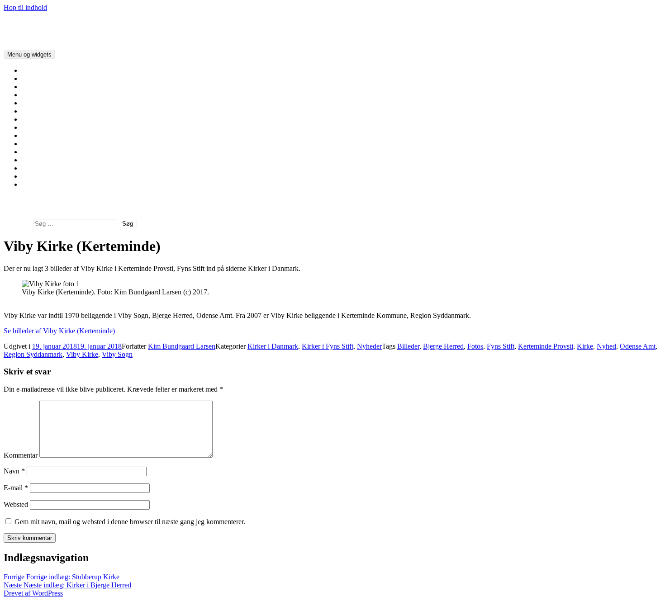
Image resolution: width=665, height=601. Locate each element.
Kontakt (33, 184)
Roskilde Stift (41, 143)
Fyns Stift (35, 135)
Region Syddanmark (33, 354)
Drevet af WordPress (33, 593)
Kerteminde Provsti (545, 346)
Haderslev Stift (43, 127)
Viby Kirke (82, 354)
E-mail (16, 488)
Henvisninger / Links (52, 176)
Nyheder (369, 346)
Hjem (30, 70)
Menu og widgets (29, 54)
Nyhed (606, 346)
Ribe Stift (35, 119)
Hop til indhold (25, 7)
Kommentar (21, 455)
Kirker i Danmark (29, 23)
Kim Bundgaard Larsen (181, 346)
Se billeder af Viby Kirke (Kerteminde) (59, 331)
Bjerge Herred (443, 346)
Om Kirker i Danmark (53, 78)
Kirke (585, 346)
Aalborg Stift (40, 95)
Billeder (408, 346)
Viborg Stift (38, 103)
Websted (16, 504)
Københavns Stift (46, 160)
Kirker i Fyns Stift (327, 346)
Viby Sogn (117, 354)
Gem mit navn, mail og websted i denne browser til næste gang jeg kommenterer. (129, 521)
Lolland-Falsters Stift (51, 152)
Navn (14, 471)
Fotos (475, 346)
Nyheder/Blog (42, 86)
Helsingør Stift (42, 168)
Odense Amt (638, 346)
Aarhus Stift (39, 111)
